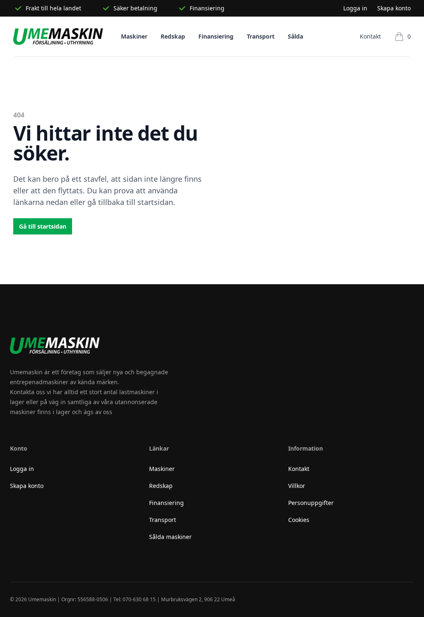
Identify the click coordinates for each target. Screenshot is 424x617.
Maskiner (134, 36)
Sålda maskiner (170, 537)
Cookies (298, 520)
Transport (261, 36)
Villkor (296, 486)
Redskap (173, 36)
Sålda (295, 36)
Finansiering (216, 36)
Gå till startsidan (42, 226)
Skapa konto (394, 8)
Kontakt (370, 36)
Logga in (355, 8)
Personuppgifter (311, 503)
